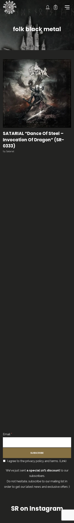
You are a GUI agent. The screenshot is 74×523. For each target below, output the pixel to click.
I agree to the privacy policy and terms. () (36, 461)
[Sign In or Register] (48, 7)
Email (7, 434)
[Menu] (66, 7)
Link (63, 461)
